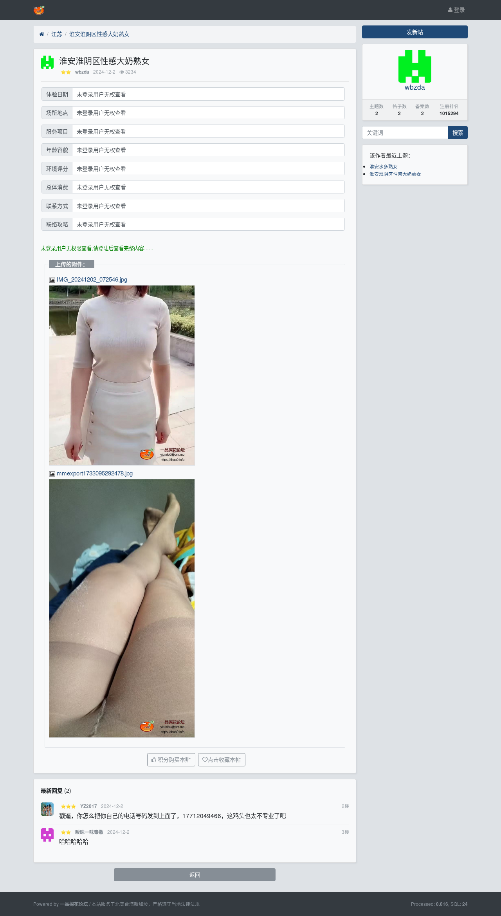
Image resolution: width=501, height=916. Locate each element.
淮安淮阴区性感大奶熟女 (99, 34)
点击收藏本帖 (224, 759)
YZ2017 (88, 806)
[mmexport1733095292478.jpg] (122, 608)
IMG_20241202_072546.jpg (91, 279)
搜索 (457, 132)
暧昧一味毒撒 (89, 832)
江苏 (56, 34)
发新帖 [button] (415, 32)
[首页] (41, 34)
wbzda (82, 72)
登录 (458, 9)
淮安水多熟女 (383, 166)
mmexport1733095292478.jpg (94, 473)
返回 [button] (194, 874)
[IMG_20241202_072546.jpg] (122, 375)
